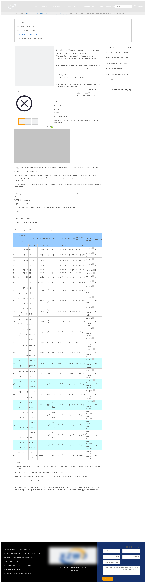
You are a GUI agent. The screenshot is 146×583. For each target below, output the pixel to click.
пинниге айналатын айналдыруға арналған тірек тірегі (81, 490)
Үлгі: (55, 101)
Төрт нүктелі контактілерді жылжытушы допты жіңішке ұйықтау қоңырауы (116, 52)
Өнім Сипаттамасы (60, 116)
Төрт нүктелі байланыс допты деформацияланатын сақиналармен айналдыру (116, 63)
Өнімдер (44, 6)
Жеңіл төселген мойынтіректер (25, 26)
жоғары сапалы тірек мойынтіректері (67, 487)
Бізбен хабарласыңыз (107, 6)
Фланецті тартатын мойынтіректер (26, 30)
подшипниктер (19, 490)
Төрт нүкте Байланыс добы (113, 69)
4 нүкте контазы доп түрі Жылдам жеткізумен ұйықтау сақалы (116, 74)
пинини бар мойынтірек (32, 490)
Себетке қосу (90, 95)
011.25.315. (89, 270)
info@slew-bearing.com (13, 569)
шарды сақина (50, 487)
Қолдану (67, 6)
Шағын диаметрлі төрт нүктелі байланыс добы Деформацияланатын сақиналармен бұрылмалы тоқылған (116, 58)
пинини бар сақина (86, 487)
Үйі (36, 6)
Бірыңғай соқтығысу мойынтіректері (33, 487)
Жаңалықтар (89, 6)
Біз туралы (55, 6)
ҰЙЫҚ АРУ (21, 22)
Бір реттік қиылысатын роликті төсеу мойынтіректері (32, 38)
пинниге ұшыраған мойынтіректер (52, 490)
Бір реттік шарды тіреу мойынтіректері (27, 34)
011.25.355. (89, 273)
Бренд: (56, 109)
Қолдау (77, 6)
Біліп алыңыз (81, 95)
